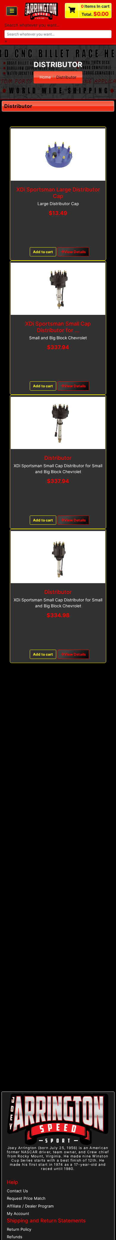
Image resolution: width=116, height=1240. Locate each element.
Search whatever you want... (32, 25)
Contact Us (17, 1190)
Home (45, 77)
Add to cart (43, 252)
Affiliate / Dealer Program (30, 1206)
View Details (75, 252)
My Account (18, 1213)
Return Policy (19, 1229)
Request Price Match (26, 1198)
